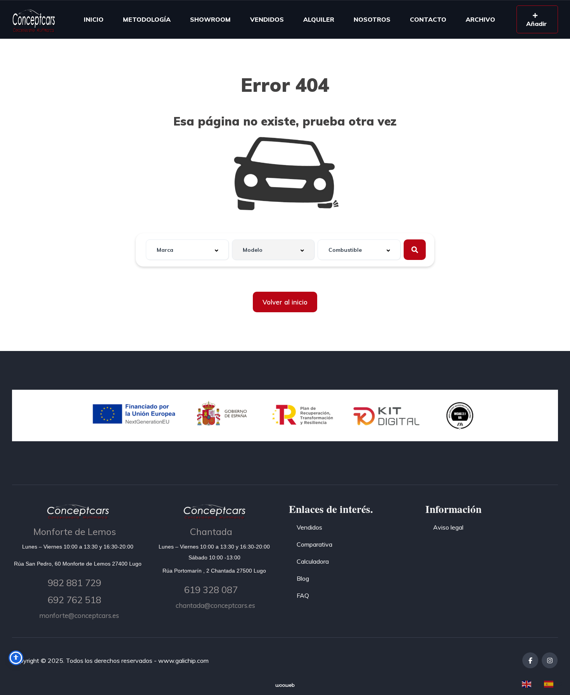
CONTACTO (428, 19)
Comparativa (314, 544)
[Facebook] (530, 660)
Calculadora (313, 561)
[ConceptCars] (33, 19)
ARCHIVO (480, 19)
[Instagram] (550, 660)
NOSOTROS (372, 19)
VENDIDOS (267, 19)
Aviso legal (448, 527)
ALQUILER (318, 19)
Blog (303, 578)
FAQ (303, 595)
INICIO (94, 19)
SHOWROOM (210, 19)
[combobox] (187, 249)
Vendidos (309, 527)
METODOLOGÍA (147, 19)
